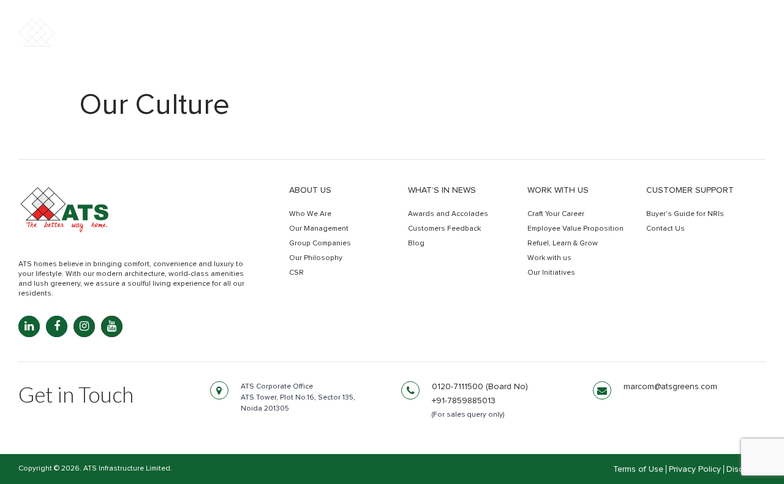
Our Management (319, 229)
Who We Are (310, 214)
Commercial (545, 48)
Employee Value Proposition (575, 229)
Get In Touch (712, 48)
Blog (416, 243)
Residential (459, 48)
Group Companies (320, 243)
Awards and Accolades (448, 214)
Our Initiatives (551, 273)
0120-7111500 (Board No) (480, 386)
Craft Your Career (555, 214)
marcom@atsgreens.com (670, 386)
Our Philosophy (315, 258)
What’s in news (442, 190)
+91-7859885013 (464, 401)
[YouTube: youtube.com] (112, 326)
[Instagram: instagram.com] (84, 326)
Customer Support (690, 190)
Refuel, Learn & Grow (562, 243)
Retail (617, 48)
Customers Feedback (444, 229)
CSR (296, 273)
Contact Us (665, 229)
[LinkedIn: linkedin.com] (29, 326)
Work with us (558, 190)
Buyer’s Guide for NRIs (685, 214)
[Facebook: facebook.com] (56, 326)
